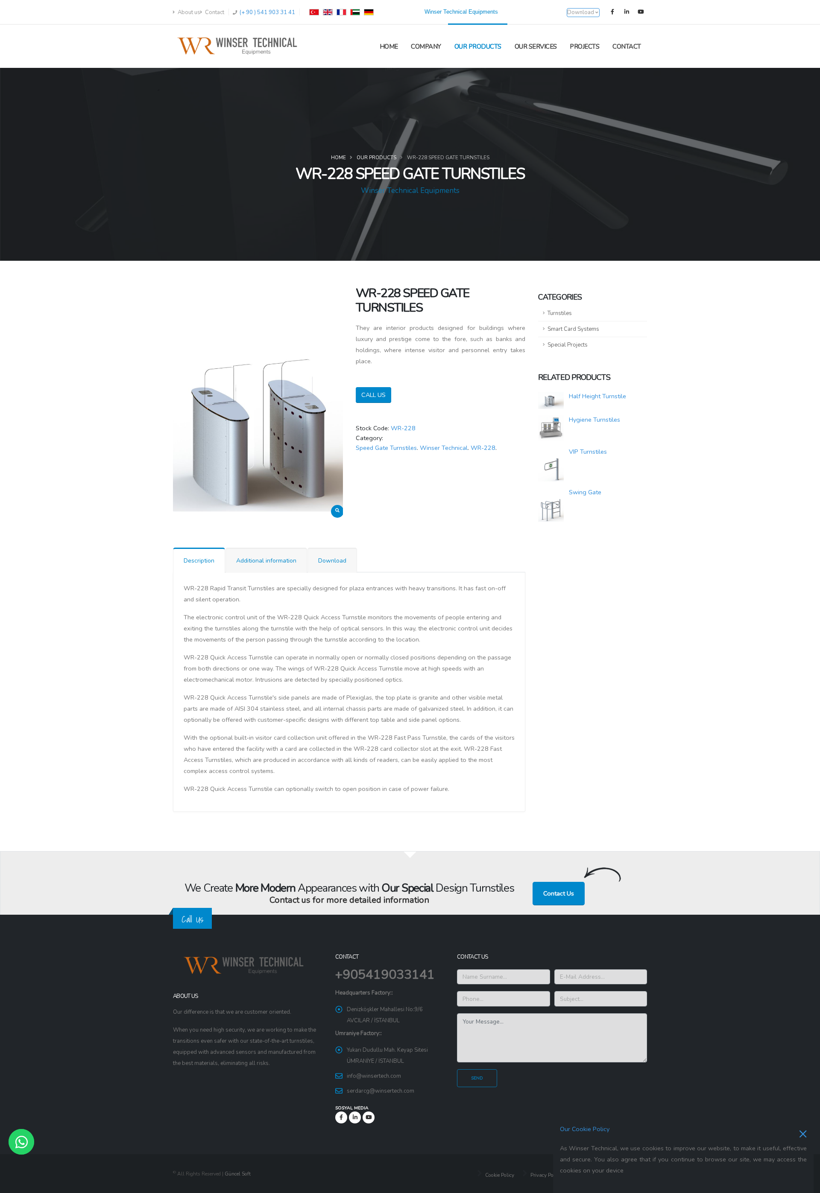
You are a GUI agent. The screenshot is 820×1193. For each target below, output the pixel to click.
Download (332, 561)
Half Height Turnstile (597, 396)
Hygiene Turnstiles (594, 419)
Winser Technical (444, 447)
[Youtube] (641, 12)
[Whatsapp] (21, 1142)
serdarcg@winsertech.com (380, 1091)
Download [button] (581, 12)
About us (188, 12)
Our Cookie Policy (584, 1129)
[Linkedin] (627, 12)
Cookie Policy (499, 1175)
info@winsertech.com (374, 1076)
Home (389, 46)
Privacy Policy (545, 1175)
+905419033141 (385, 974)
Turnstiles (560, 313)
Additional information (266, 561)
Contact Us (558, 893)
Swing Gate (585, 492)
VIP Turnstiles (588, 451)
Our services (536, 46)
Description (199, 561)
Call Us (373, 395)
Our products (477, 46)
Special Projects (568, 345)
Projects (584, 46)
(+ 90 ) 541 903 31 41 (266, 12)
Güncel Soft (238, 1173)
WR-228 (403, 428)
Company (426, 46)
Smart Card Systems (573, 329)
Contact (214, 12)
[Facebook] (612, 12)
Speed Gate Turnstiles (386, 447)
